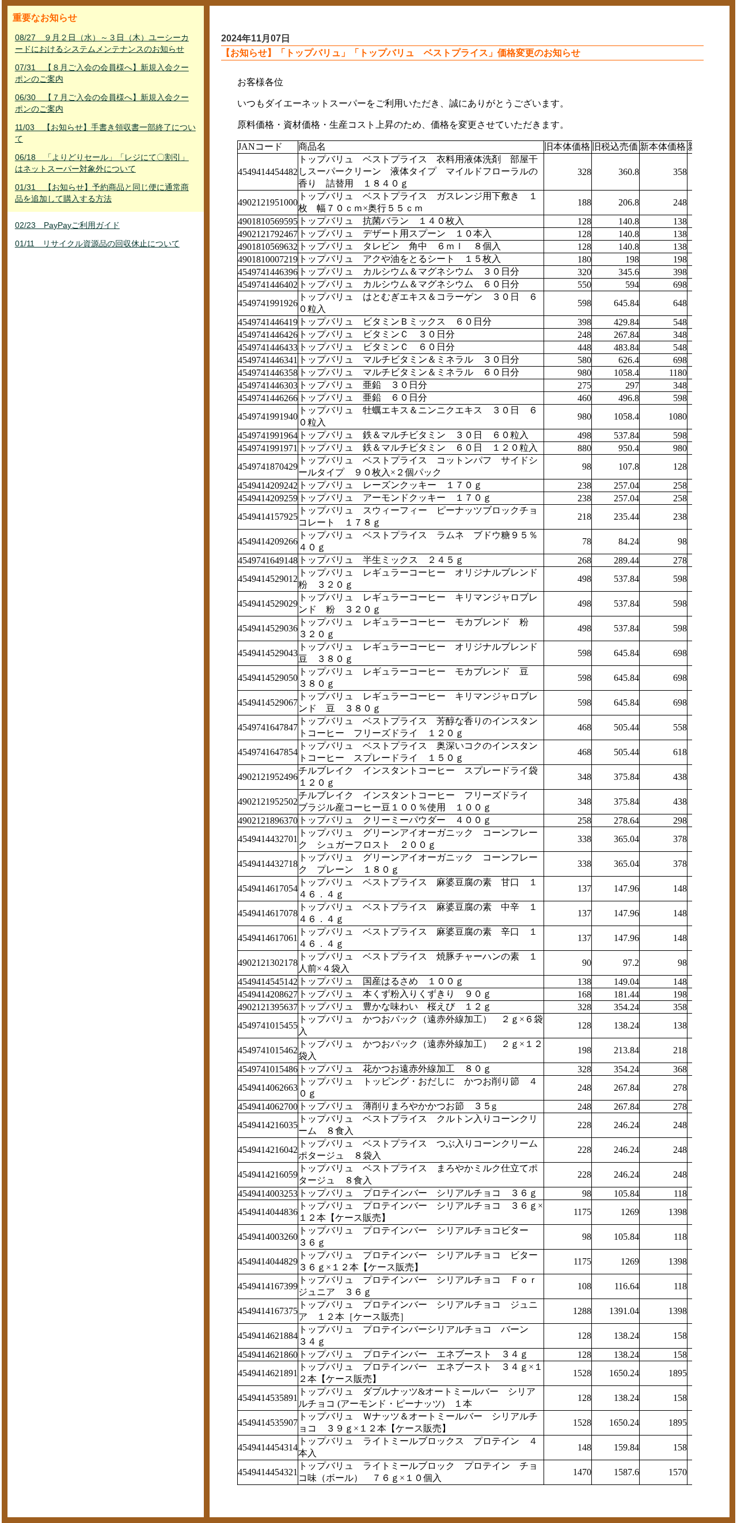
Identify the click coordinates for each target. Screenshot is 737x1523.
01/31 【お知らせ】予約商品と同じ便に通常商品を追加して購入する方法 (102, 192)
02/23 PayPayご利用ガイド (67, 225)
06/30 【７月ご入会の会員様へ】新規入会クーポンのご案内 (102, 103)
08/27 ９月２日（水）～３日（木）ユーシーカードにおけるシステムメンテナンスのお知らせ (102, 43)
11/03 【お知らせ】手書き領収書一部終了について (105, 133)
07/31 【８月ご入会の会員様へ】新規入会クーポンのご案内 (102, 73)
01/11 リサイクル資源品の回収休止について (97, 243)
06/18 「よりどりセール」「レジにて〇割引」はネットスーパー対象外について (102, 163)
